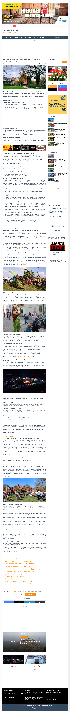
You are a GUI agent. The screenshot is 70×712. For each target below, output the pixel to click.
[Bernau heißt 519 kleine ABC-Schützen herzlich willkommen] (51, 134)
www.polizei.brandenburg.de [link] (18, 248)
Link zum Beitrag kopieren (30, 594)
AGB (65, 25)
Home (6, 37)
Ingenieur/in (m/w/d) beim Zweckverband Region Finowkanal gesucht (18, 561)
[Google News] (27, 598)
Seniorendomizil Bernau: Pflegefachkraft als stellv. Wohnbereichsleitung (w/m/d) (20, 566)
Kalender (30, 527)
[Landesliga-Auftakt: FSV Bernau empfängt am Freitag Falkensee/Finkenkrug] (51, 165)
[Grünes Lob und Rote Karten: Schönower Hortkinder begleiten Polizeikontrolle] (51, 144)
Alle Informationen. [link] (39, 223)
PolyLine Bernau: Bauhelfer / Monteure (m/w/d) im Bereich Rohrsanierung (59, 179)
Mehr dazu (41, 141)
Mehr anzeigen (57, 148)
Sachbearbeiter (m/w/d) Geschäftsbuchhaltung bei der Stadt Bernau (18, 579)
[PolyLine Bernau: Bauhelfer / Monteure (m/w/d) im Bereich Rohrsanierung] (51, 179)
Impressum (61, 25)
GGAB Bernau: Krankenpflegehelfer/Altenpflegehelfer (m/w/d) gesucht (18, 581)
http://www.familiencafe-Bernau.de (23, 356)
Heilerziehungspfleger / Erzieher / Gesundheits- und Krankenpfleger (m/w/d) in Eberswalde (22, 569)
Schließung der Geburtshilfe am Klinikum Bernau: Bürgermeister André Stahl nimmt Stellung (59, 129)
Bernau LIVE (10, 37)
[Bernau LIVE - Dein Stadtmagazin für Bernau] (11, 31)
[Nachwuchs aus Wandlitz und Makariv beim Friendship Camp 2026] (51, 170)
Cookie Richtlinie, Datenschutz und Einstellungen (35, 707)
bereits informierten (8, 181)
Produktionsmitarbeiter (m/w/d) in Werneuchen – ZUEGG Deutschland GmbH (20, 563)
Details (29, 460)
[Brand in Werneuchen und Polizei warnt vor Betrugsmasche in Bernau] (51, 156)
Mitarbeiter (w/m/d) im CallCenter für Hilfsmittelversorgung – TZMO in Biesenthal (20, 573)
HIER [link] (23, 244)
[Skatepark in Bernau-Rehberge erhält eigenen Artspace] (51, 125)
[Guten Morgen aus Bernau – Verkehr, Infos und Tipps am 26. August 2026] (51, 175)
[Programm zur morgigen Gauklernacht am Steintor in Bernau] (51, 161)
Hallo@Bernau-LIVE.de (58, 256)
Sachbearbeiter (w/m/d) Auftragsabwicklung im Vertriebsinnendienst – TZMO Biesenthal (22, 571)
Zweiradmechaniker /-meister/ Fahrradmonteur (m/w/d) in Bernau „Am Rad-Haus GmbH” (22, 583)
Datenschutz (51, 25)
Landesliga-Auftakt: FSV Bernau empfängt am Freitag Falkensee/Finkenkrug (59, 165)
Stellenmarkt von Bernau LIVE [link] (29, 558)
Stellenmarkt (24, 37)
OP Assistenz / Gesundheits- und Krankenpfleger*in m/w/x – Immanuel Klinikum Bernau (21, 574)
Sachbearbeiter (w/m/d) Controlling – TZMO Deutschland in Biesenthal (18, 564)
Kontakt (39, 37)
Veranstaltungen (32, 37)
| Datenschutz (50, 705)
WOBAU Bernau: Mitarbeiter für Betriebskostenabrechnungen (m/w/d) (18, 568)
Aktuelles (17, 37)
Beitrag (16, 538)
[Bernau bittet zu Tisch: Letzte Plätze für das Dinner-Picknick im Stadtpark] (51, 139)
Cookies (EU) (56, 25)
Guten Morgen (13, 591)
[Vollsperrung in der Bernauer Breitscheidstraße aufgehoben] (51, 120)
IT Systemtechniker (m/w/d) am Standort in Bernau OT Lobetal (17, 576)
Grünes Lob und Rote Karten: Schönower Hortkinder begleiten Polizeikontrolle (59, 143)
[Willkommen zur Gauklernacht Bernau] (35, 49)
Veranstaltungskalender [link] (8, 436)
